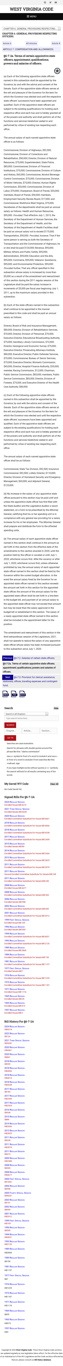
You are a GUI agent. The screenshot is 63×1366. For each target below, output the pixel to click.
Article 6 (7, 43)
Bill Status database (42, 1360)
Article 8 (56, 43)
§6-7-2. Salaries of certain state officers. (29, 658)
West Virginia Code (31, 9)
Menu (33, 16)
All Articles (31, 43)
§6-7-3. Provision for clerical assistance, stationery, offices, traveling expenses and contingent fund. (30, 681)
